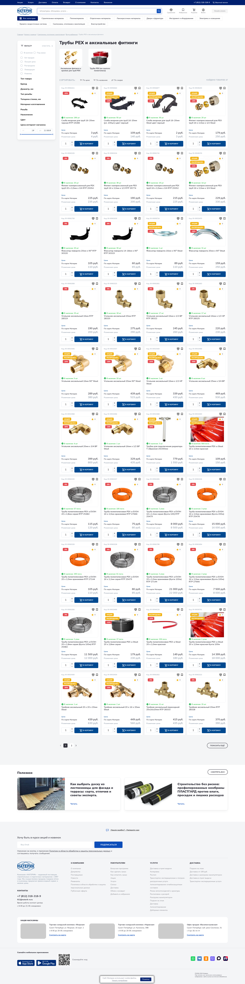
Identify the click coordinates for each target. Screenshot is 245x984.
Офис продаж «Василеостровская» (202, 924)
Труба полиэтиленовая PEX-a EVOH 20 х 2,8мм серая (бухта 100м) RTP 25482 (78, 644)
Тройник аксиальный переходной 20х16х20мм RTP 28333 (162, 708)
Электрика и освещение (209, 18)
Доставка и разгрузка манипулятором (206, 875)
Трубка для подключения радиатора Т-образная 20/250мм (164, 447)
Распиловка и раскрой (159, 894)
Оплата (55, 2)
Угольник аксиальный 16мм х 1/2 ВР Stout (122, 447)
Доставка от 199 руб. (198, 871)
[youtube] (225, 958)
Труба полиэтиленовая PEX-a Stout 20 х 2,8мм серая (121, 643)
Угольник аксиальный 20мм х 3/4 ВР (79, 446)
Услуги (30, 2)
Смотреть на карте (57, 935)
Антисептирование (158, 907)
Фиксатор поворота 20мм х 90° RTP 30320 (78, 252)
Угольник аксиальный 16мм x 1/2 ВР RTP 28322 (164, 317)
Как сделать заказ (118, 871)
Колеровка (154, 871)
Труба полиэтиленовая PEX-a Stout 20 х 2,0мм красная (163, 643)
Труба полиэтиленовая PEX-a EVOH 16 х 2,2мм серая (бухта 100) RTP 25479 (163, 514)
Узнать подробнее (119, 980)
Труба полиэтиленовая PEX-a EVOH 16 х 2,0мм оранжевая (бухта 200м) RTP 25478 (206, 514)
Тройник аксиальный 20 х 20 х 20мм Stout (79, 708)
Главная (20, 35)
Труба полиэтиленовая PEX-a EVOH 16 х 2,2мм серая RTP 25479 (121, 578)
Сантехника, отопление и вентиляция (69, 24)
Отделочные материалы (100, 18)
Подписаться (108, 844)
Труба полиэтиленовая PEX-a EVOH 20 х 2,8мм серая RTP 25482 (78, 512)
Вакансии (108, 2)
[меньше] (72, 145)
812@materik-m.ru (25, 899)
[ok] (206, 958)
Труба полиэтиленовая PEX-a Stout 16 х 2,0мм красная (206, 447)
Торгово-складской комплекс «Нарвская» (136, 924)
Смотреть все (218, 772)
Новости (74, 878)
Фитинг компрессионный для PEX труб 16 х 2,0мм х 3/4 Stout (205, 186)
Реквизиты (75, 881)
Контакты (95, 2)
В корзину (87, 144)
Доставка (43, 2)
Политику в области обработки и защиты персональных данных (79, 851)
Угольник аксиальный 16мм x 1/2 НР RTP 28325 (207, 317)
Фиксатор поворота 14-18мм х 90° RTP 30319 (121, 252)
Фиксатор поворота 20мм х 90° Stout (207, 251)
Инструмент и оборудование (181, 18)
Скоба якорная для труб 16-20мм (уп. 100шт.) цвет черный (120, 121)
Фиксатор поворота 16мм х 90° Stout (164, 251)
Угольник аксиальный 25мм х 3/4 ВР (207, 381)
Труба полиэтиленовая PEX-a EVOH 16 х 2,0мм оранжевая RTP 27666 (121, 512)
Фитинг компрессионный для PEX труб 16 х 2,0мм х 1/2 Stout (205, 121)
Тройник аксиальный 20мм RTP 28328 (204, 708)
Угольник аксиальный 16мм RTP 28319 (77, 317)
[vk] (199, 958)
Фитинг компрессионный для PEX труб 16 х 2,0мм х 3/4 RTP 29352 (162, 186)
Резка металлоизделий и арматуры (165, 891)
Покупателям (118, 863)
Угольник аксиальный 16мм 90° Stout (79, 381)
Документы (75, 871)
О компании (80, 2)
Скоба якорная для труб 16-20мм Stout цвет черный (163, 121)
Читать (73, 804)
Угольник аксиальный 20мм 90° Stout (122, 381)
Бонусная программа (119, 868)
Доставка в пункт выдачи (161, 868)
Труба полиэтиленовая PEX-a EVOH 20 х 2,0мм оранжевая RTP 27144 (78, 578)
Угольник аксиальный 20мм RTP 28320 (120, 317)
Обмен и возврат (118, 891)
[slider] (20, 134)
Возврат (66, 2)
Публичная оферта (79, 891)
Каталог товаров (30, 35)
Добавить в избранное (120, 894)
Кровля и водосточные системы (33, 24)
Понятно (145, 979)
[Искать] (159, 11)
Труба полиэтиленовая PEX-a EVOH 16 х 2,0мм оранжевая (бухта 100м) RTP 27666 (206, 579)
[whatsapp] (193, 958)
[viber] (212, 958)
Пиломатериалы (77, 18)
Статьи (113, 884)
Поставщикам (77, 875)
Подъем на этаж (157, 900)
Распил (153, 875)
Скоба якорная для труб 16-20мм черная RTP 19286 (78, 121)
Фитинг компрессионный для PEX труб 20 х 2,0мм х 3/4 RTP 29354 (77, 186)
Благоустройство (98, 24)
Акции (20, 2)
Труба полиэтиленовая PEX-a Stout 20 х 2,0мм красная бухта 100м (206, 643)
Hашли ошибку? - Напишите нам (124, 830)
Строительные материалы (53, 18)
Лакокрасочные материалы (128, 18)
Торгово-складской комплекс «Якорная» (67, 924)
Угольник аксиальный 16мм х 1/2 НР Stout (164, 382)
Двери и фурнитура (155, 18)
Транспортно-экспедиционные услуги (205, 881)
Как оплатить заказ (119, 875)
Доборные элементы (159, 910)
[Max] (219, 958)
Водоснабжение (72, 35)
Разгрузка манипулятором (161, 897)
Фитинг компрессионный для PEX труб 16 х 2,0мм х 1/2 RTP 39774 (120, 186)
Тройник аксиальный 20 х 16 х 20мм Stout (122, 708)
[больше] (72, 142)
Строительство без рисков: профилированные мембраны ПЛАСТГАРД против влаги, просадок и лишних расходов (200, 789)
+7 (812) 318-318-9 (202, 2)
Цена (63, 130)
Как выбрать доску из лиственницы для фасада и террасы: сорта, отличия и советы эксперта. (91, 789)
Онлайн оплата (219, 11)
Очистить (46, 46)
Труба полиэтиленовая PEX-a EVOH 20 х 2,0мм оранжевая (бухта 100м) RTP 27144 (164, 579)
